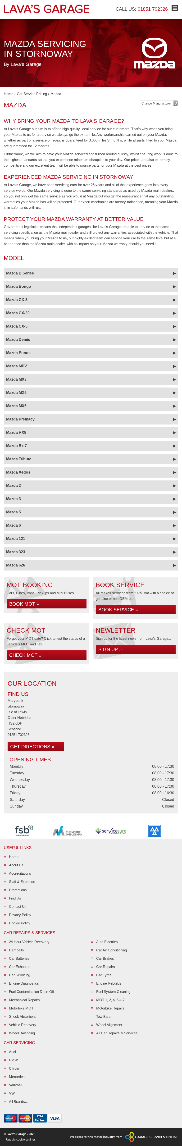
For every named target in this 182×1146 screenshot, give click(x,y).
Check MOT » (25, 655)
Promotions (18, 890)
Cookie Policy (19, 923)
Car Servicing (19, 975)
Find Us (15, 898)
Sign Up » (110, 649)
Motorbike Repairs (110, 1008)
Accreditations (20, 873)
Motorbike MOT (21, 1008)
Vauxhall (15, 1085)
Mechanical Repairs (24, 1000)
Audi (12, 1052)
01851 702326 (142, 9)
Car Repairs (105, 966)
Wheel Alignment (109, 1025)
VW (12, 1093)
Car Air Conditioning (111, 950)
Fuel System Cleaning (113, 991)
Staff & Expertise (22, 881)
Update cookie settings (21, 1139)
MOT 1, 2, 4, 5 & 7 (110, 1000)
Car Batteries (19, 958)
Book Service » (118, 609)
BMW (13, 1060)
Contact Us (18, 906)
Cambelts (16, 950)
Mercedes (17, 1076)
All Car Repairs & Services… (118, 1033)
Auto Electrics (107, 942)
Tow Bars (103, 1016)
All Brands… (18, 1101)
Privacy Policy (20, 915)
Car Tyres (104, 975)
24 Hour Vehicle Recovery (29, 942)
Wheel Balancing (22, 1033)
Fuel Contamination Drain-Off (31, 991)
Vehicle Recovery (22, 1025)
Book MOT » (24, 604)
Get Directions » (32, 746)
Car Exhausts (19, 966)
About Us (16, 865)
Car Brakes (105, 958)
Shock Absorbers (22, 1016)
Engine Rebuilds (108, 983)
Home (13, 856)
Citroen (14, 1068)
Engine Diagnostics (24, 983)
